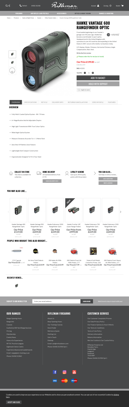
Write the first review (84, 53)
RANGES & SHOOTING (106, 13)
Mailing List (52, 334)
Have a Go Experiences (15, 340)
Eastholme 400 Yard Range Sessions (19, 328)
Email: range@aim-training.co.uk (18, 353)
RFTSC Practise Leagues (15, 343)
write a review (108, 183)
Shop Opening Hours (55, 321)
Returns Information (94, 337)
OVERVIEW (16, 102)
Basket (118, 5)
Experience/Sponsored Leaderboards (19, 350)
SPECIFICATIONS (30, 102)
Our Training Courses (55, 325)
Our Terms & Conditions (95, 328)
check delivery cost (52, 181)
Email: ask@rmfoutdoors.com (58, 343)
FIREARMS (18, 13)
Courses (9, 325)
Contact (24, 5)
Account (93, 5)
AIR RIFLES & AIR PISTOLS (40, 13)
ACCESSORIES (61, 13)
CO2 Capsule (16, 260)
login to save (85, 90)
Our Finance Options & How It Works (100, 325)
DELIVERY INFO (57, 102)
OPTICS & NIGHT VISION (83, 13)
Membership (11, 334)
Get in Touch (52, 337)
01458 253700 (35, 5)
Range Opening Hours (14, 318)
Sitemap (50, 340)
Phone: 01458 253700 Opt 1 (57, 347)
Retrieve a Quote (53, 331)
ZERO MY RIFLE (97, 102)
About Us (51, 318)
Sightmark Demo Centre (15, 347)
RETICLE (44, 102)
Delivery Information (94, 334)
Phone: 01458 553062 (14, 356)
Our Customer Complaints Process (99, 318)
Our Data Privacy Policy (95, 321)
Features (111, 102)
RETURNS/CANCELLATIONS (78, 102)
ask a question (108, 179)
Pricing (9, 331)
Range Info (10, 321)
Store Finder (52, 328)
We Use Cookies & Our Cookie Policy (100, 340)
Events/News (11, 337)
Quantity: (79, 73)
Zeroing (106, 5)
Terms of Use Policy (94, 331)
